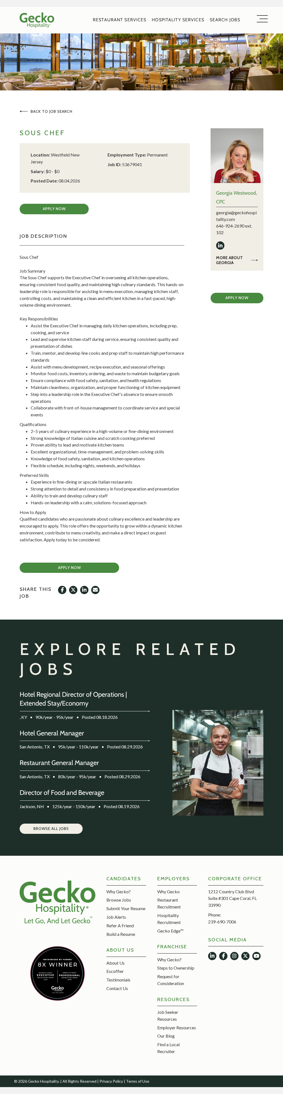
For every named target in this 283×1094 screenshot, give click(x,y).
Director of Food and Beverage (62, 792)
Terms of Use (137, 1081)
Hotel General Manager (52, 733)
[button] (54, 209)
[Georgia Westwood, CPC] (237, 155)
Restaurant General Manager (59, 763)
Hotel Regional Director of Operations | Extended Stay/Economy (73, 698)
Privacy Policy (111, 1081)
